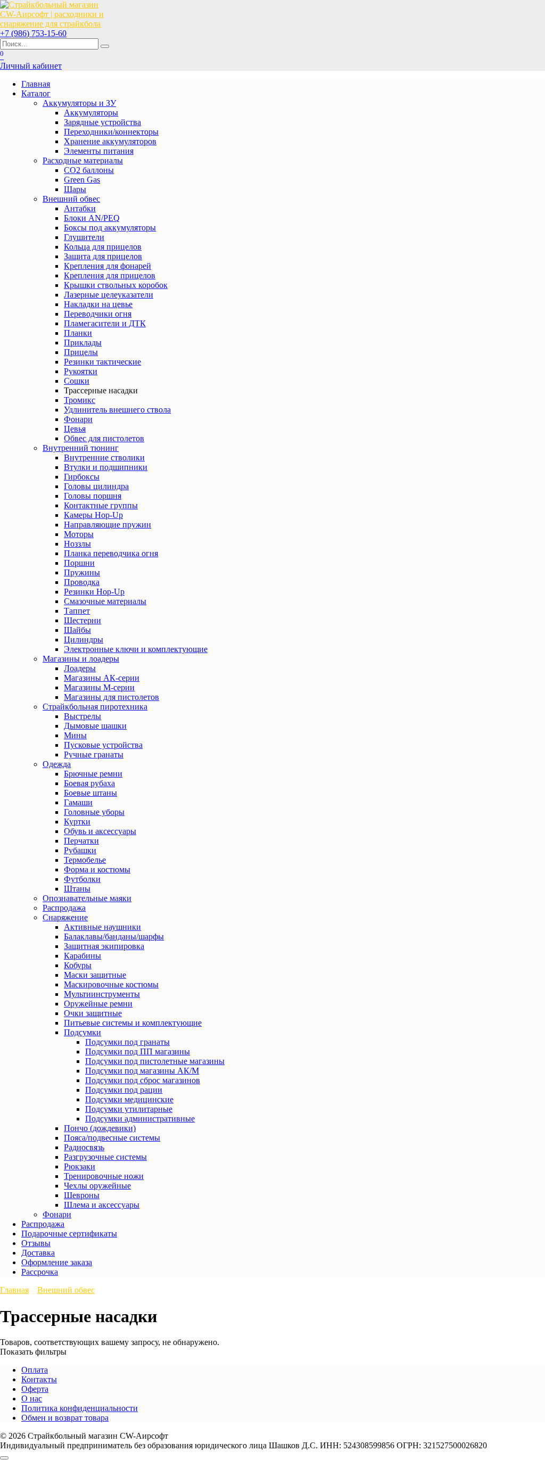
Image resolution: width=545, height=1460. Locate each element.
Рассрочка (39, 1271)
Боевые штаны (90, 792)
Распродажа (64, 907)
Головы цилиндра (96, 486)
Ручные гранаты (93, 754)
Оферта (34, 1388)
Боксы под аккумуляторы (110, 227)
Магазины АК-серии (101, 677)
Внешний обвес (71, 198)
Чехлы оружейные (97, 1185)
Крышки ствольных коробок (116, 285)
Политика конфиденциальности (79, 1408)
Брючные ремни (93, 773)
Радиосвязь (84, 1147)
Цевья (75, 428)
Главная (35, 83)
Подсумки (82, 1032)
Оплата (34, 1369)
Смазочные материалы (105, 601)
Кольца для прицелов (103, 246)
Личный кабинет (31, 65)
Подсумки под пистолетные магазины (155, 1061)
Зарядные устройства (102, 122)
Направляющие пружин (107, 524)
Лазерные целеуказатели (108, 294)
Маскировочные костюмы (111, 984)
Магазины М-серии (99, 687)
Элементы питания (99, 150)
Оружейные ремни (98, 1003)
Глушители (84, 237)
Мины (75, 735)
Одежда (57, 764)
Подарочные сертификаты (69, 1233)
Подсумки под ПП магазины (137, 1051)
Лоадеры (80, 668)
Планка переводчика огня (111, 553)
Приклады (83, 342)
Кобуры (78, 965)
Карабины (82, 955)
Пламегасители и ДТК (105, 323)
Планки (78, 332)
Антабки (80, 208)
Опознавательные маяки (87, 898)
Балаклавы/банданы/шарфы (114, 936)
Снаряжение (65, 917)
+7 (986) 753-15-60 (33, 33)
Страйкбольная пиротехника (95, 706)
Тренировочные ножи (104, 1176)
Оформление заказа (56, 1262)
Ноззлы (77, 543)
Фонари (78, 419)
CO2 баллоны (89, 170)
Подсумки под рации (123, 1089)
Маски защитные (95, 974)
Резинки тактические (102, 361)
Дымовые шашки (95, 725)
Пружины (82, 572)
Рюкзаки (79, 1166)
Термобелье (85, 859)
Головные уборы (94, 811)
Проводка (82, 582)
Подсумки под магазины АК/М (142, 1070)
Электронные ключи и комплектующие (136, 649)
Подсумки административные (140, 1118)
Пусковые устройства (103, 744)
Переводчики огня (97, 313)
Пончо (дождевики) (100, 1128)
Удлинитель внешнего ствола (117, 409)
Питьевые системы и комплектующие (133, 1022)
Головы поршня (92, 495)
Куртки (77, 821)
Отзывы (36, 1243)
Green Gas (82, 179)
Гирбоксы (82, 476)
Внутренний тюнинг (81, 447)
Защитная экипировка (104, 946)
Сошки (76, 380)
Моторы (79, 534)
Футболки (82, 879)
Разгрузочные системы (105, 1156)
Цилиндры (83, 639)
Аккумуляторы (91, 112)
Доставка (38, 1252)
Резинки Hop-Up (94, 591)
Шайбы (77, 629)
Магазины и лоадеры (81, 658)
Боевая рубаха (89, 783)
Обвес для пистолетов (104, 438)
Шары (75, 189)
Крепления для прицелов (109, 275)
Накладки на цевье (98, 304)
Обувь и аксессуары (100, 831)
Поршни (79, 562)
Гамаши (78, 802)
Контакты (39, 1379)
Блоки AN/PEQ (92, 217)
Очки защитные (93, 1013)
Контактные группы (101, 505)
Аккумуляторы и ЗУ (79, 103)
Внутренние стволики (104, 457)
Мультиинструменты (102, 994)
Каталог (36, 93)
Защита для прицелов (103, 256)
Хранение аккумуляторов (110, 141)
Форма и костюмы (97, 869)
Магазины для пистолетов (111, 697)
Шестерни (82, 620)
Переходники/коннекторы (111, 131)
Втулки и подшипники (105, 467)
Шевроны (82, 1195)
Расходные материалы (83, 160)
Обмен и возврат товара (65, 1417)
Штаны (77, 888)
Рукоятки (80, 371)
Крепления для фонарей (107, 265)
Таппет (77, 610)
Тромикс (79, 400)
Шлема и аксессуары (101, 1204)
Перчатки (81, 840)
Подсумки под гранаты (127, 1041)
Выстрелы (82, 716)
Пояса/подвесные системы (112, 1137)
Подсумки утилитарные (128, 1108)
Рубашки (80, 850)
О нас (31, 1398)
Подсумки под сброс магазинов (142, 1080)
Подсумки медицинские (129, 1099)
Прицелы (81, 352)
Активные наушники (102, 926)
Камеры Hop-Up (93, 514)
